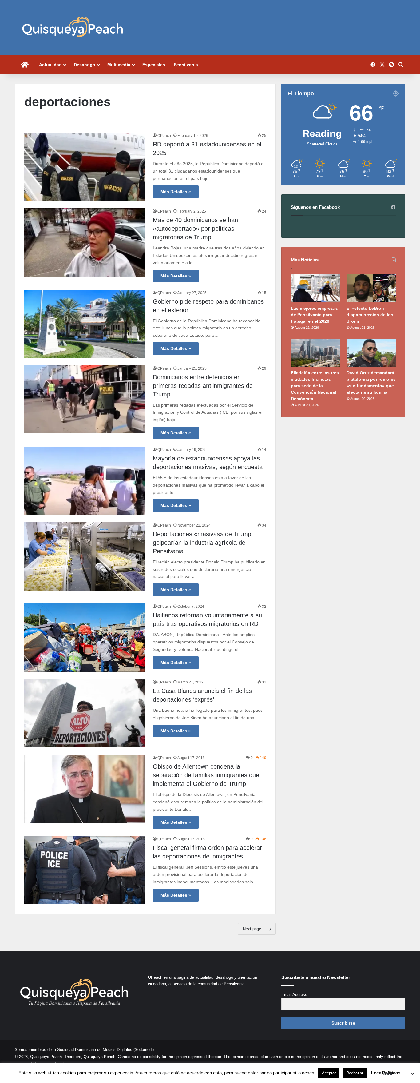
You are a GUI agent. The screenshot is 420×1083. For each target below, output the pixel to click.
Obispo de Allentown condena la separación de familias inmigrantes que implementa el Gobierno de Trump (206, 775)
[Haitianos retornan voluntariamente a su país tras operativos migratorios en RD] (84, 637)
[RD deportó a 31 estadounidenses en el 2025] (84, 167)
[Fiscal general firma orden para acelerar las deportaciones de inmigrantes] (84, 870)
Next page (252, 928)
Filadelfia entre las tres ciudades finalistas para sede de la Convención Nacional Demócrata (315, 385)
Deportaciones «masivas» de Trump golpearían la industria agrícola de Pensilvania (202, 543)
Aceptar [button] (329, 1073)
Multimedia (118, 64)
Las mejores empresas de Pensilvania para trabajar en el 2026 (314, 315)
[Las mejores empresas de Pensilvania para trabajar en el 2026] (315, 288)
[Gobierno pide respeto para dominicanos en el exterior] (84, 324)
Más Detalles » (175, 191)
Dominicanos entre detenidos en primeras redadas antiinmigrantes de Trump (203, 386)
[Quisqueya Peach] (72, 27)
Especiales (153, 64)
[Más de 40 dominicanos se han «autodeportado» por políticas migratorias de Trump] (84, 242)
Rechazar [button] (354, 1073)
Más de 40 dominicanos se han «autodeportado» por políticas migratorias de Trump (195, 229)
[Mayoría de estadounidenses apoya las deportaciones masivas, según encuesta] (84, 481)
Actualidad (50, 64)
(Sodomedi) (143, 1049)
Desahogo (84, 64)
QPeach (164, 135)
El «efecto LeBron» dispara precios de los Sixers (370, 315)
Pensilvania (186, 64)
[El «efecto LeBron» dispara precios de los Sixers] (371, 288)
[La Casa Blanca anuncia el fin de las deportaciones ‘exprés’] (84, 713)
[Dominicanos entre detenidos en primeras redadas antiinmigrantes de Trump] (84, 399)
